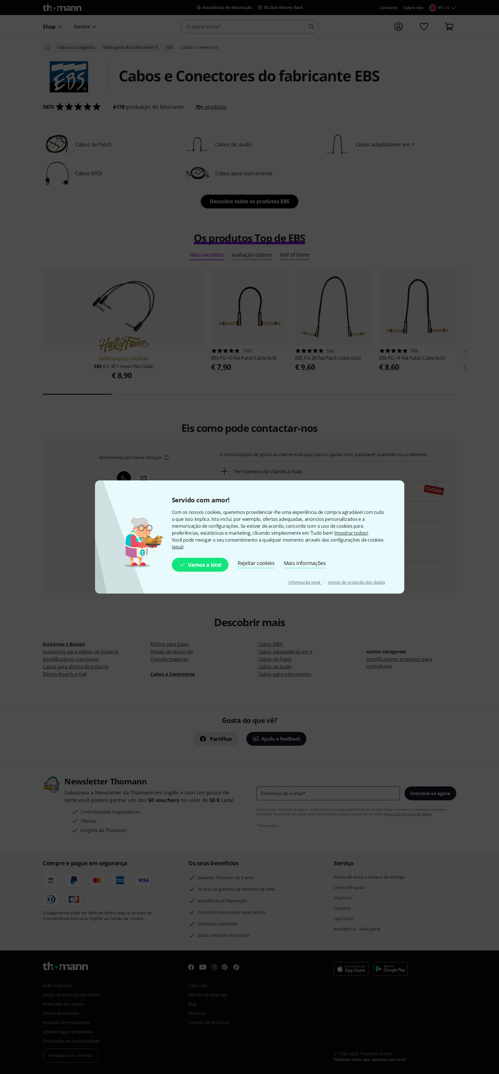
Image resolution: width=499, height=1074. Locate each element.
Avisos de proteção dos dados (356, 582)
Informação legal (304, 582)
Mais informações (305, 563)
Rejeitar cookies (256, 563)
